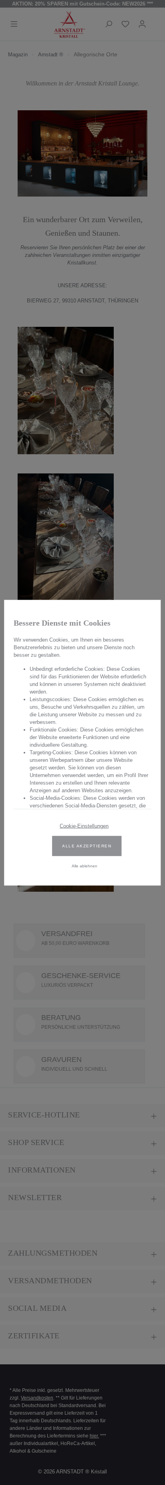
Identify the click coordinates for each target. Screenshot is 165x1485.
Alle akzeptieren (86, 845)
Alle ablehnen (84, 865)
